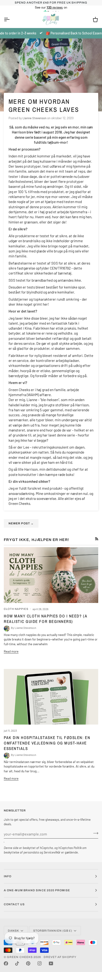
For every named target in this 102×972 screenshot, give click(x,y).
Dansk (13, 930)
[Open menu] (11, 19)
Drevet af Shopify (60, 957)
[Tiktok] (17, 963)
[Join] (94, 833)
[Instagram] (39, 963)
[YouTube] (51, 963)
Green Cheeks (20, 957)
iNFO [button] (7, 876)
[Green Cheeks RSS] (96, 538)
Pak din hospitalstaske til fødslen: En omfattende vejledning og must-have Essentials (47, 743)
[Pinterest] (28, 963)
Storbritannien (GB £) (52, 930)
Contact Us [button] (14, 904)
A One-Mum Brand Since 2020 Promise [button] (37, 890)
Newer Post (21, 523)
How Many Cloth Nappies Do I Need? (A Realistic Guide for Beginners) (45, 618)
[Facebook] (6, 963)
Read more (11, 651)
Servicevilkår (52, 852)
